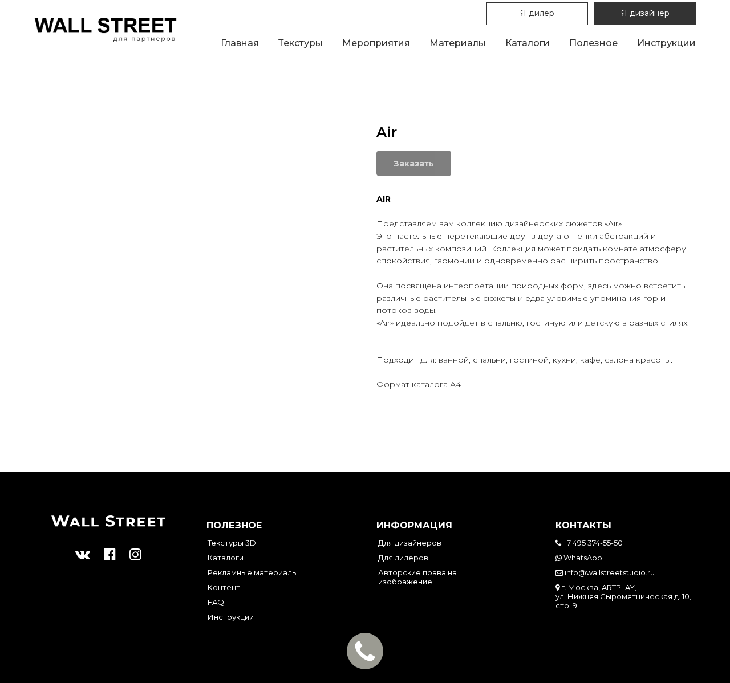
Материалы (457, 43)
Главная (240, 43)
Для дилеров (403, 557)
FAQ (216, 602)
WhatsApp (582, 557)
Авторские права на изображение (417, 577)
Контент (224, 587)
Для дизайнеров (409, 542)
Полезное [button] (593, 43)
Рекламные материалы (253, 572)
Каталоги (527, 43)
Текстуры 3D (232, 542)
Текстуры (300, 43)
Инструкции (666, 43)
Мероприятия (376, 43)
